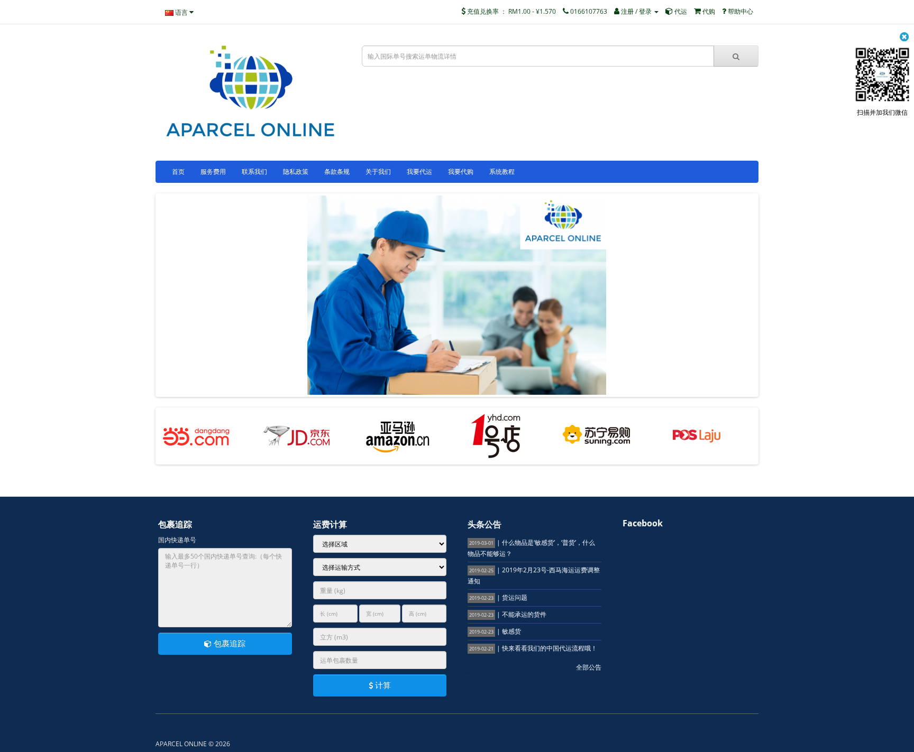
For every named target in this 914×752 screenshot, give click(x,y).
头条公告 (484, 524)
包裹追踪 (228, 643)
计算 (382, 685)
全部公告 (588, 667)
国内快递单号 (177, 539)
